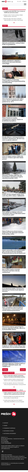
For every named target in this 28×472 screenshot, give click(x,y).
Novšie (5, 369)
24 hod (21, 390)
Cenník (5, 425)
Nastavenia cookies (9, 431)
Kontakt (6, 423)
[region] (12, 2)
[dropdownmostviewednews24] (14, 404)
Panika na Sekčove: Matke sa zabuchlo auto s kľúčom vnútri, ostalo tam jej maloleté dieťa (14, 380)
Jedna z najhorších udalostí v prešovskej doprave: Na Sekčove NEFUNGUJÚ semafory (14, 376)
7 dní (17, 390)
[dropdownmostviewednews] (14, 387)
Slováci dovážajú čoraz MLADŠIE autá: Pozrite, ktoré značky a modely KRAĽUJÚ (14, 397)
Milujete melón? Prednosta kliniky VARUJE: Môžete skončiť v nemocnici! (13, 15)
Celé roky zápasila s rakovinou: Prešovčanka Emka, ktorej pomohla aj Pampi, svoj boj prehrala (15, 383)
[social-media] (2, 451)
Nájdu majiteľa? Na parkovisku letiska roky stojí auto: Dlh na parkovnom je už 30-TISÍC (14, 393)
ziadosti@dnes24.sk (5, 448)
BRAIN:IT (9, 464)
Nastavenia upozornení (10, 433)
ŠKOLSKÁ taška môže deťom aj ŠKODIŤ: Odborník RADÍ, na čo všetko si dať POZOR (13, 19)
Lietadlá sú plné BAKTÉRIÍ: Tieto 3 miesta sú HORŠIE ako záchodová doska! (14, 11)
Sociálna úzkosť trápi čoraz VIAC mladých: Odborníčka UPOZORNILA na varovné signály (14, 401)
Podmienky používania (9, 428)
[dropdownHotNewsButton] (14, 23)
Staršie (23, 369)
